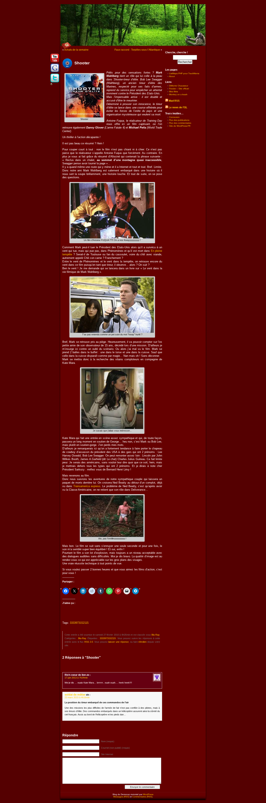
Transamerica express (86, 486)
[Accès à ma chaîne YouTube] (55, 62)
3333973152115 (79, 622)
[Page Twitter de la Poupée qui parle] (55, 82)
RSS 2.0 (88, 642)
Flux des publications (179, 120)
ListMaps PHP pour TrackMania (184, 73)
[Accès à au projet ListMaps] (55, 72)
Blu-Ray (155, 634)
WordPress (148, 794)
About (172, 76)
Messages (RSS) (121, 797)
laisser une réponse (118, 642)
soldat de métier (75, 694)
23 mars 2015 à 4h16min (77, 697)
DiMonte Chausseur (178, 86)
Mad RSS (174, 100)
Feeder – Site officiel (179, 88)
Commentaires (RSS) (142, 797)
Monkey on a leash (178, 94)
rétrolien (142, 642)
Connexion (174, 117)
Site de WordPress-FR (179, 126)
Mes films (173, 91)
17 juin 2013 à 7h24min (76, 677)
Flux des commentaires (180, 123)
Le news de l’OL (178, 107)
